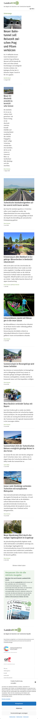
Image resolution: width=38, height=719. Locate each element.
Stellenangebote (7, 670)
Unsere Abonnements (8, 677)
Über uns (5, 668)
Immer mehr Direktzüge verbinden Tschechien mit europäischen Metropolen (17, 488)
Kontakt (5, 673)
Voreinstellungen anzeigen (19, 713)
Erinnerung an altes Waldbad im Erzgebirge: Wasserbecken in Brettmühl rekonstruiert (18, 259)
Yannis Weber (6, 464)
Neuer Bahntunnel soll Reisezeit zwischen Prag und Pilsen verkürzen (12, 40)
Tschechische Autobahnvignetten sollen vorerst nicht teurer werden (19, 203)
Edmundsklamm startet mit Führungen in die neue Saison (18, 319)
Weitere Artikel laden (19, 565)
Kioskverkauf (6, 675)
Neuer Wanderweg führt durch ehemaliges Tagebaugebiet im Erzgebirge (18, 536)
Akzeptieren (19, 703)
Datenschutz (12, 716)
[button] (35, 682)
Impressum (26, 716)
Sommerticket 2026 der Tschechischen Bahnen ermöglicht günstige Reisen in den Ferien (19, 448)
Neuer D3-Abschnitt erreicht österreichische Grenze (8, 101)
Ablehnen (19, 708)
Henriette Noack (7, 78)
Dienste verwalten (6, 699)
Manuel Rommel (15, 284)
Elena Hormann (7, 169)
